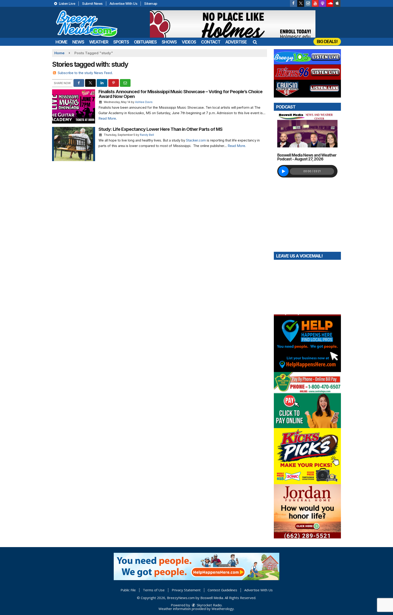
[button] (255, 42)
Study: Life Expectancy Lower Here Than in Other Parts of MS (160, 129)
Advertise (236, 42)
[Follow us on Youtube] (315, 3)
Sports (121, 42)
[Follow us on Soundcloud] (329, 3)
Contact (210, 42)
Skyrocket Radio (209, 605)
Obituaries (145, 42)
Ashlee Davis (144, 102)
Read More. (107, 118)
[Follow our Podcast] (322, 3)
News (78, 42)
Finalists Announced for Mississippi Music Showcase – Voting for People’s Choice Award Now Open (180, 94)
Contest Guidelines (222, 590)
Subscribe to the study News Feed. (85, 73)
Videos (189, 42)
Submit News (92, 3)
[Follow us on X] (300, 3)
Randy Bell (147, 134)
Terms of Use (154, 590)
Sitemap (150, 3)
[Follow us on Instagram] (308, 3)
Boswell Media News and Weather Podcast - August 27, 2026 (306, 157)
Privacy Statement (186, 590)
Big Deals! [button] (327, 41)
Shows (169, 42)
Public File (128, 590)
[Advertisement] (232, 24)
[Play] (283, 171)
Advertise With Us (123, 3)
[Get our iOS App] (337, 3)
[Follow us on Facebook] (293, 3)
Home (61, 42)
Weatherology (223, 608)
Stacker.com (195, 140)
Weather (98, 42)
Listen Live (66, 3)
